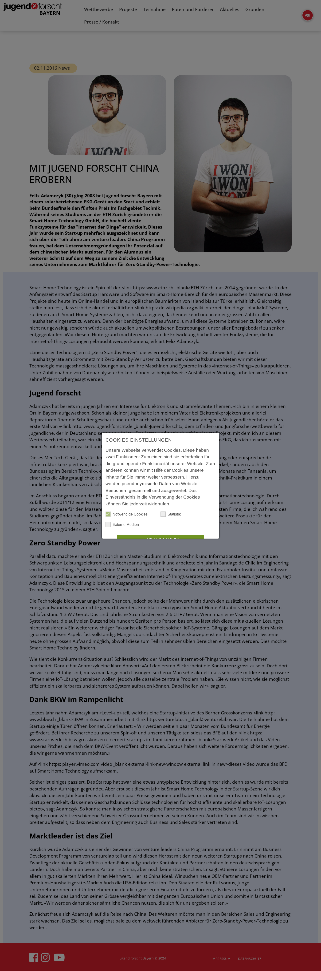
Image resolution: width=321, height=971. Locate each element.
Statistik (174, 514)
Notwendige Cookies (130, 514)
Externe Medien (126, 525)
